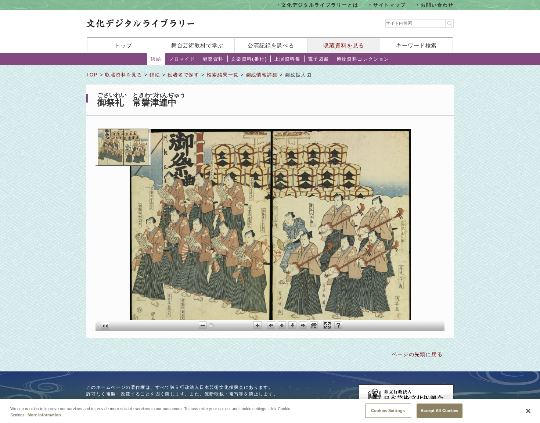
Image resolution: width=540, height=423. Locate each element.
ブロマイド (182, 59)
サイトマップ (389, 4)
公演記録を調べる (271, 45)
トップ (123, 45)
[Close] (528, 411)
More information (44, 415)
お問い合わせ (437, 4)
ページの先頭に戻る (417, 354)
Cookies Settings (388, 410)
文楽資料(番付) (249, 59)
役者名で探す (183, 75)
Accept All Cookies (439, 410)
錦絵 (156, 59)
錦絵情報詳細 (262, 75)
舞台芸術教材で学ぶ (197, 45)
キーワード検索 (416, 45)
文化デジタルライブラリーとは (319, 4)
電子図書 (318, 59)
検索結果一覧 (222, 75)
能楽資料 (213, 59)
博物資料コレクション (362, 59)
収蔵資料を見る (343, 45)
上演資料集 (287, 59)
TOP (92, 75)
